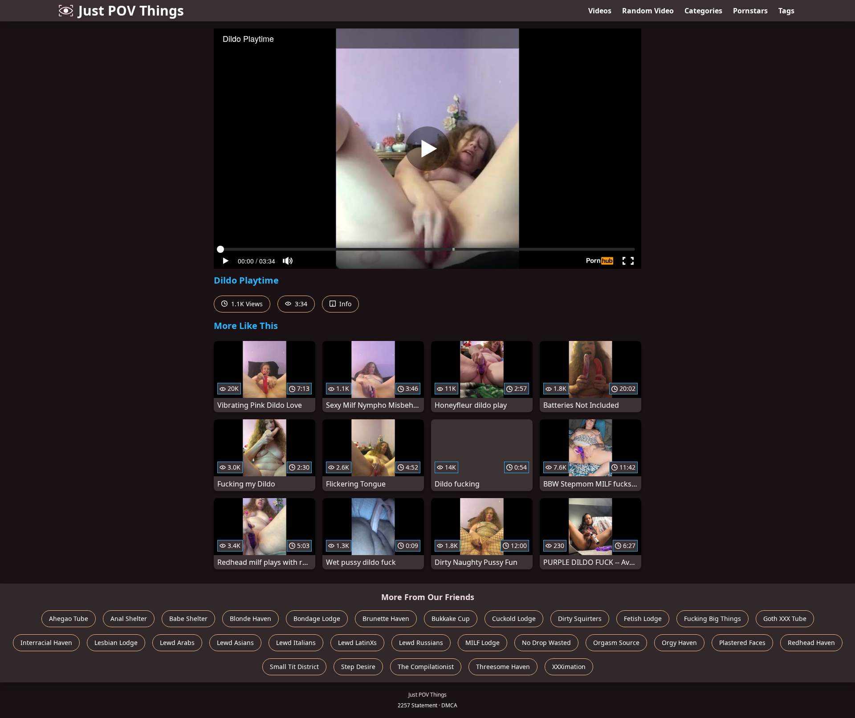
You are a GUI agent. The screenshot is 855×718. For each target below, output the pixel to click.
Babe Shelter (188, 618)
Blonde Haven (250, 618)
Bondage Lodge (316, 618)
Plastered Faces (742, 642)
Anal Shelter (128, 618)
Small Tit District (294, 666)
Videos (599, 11)
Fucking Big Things (712, 618)
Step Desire (358, 666)
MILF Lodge (482, 642)
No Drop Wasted (546, 642)
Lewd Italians (296, 642)
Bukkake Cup (451, 618)
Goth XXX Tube (784, 618)
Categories (703, 11)
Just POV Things (131, 10)
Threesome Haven (503, 666)
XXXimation (569, 666)
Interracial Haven (46, 642)
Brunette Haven (385, 618)
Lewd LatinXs (357, 642)
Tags (786, 11)
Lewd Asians (235, 642)
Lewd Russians (421, 642)
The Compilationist (426, 666)
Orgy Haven (679, 642)
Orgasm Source (616, 642)
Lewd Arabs (177, 642)
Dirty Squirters (580, 618)
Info (344, 304)
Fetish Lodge (643, 618)
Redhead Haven (811, 642)
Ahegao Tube (68, 618)
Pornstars (750, 11)
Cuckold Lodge (514, 618)
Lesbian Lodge (116, 642)
